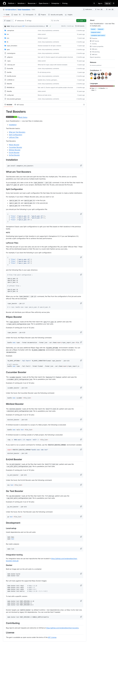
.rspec (9, 61)
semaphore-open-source (98, 35)
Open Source (43, 3)
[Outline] (83, 104)
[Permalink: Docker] (4, 565)
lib (7, 42)
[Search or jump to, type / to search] (94, 3)
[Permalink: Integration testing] (4, 554)
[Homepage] (4, 3)
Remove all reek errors (44, 95)
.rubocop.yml (11, 64)
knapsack (100, 29)
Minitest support (43, 38)
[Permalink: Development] (4, 522)
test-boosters (24, 9)
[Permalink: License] (4, 632)
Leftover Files (13, 137)
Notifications (88, 9)
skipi (8, 26)
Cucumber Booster (15, 147)
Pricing (64, 3)
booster (93, 29)
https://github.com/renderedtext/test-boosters (62, 628)
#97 (23, 26)
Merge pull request (16, 26)
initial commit (42, 34)
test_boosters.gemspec (14, 99)
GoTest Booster (14, 155)
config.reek (10, 95)
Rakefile (9, 91)
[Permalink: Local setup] (4, 528)
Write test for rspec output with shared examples (52, 64)
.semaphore (10, 30)
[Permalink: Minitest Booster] (4, 404)
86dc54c (63, 26)
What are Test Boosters (17, 132)
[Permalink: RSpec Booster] (4, 317)
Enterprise (55, 3)
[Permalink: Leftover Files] (4, 243)
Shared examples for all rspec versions (49, 45)
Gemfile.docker (11, 76)
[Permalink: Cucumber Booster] (4, 372)
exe (8, 38)
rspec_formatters (12, 45)
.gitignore (10, 57)
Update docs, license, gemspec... (48, 80)
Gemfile (9, 72)
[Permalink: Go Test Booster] (4, 491)
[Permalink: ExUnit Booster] (4, 459)
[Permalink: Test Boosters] (4, 111)
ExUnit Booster (14, 152)
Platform (11, 3)
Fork (99, 9)
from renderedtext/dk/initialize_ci (35, 26)
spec (8, 49)
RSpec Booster (14, 145)
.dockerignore (11, 53)
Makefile (9, 83)
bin (8, 34)
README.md (10, 87)
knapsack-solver (95, 32)
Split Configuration (15, 135)
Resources (31, 3)
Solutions (21, 3)
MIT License (52, 637)
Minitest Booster (14, 150)
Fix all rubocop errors (44, 72)
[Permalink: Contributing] (4, 623)
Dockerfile (10, 68)
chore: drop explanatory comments (48, 30)
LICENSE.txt (10, 80)
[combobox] (64, 20)
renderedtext (11, 9)
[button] (81, 165)
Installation (13, 125)
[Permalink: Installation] (4, 159)
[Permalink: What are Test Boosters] (4, 171)
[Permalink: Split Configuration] (4, 189)
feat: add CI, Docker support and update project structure (55, 57)
